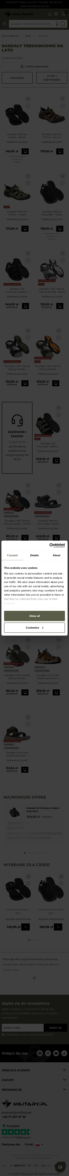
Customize (32, 627)
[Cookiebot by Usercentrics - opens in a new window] (49, 545)
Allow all (34, 615)
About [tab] (57, 555)
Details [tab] (34, 555)
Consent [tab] (12, 555)
